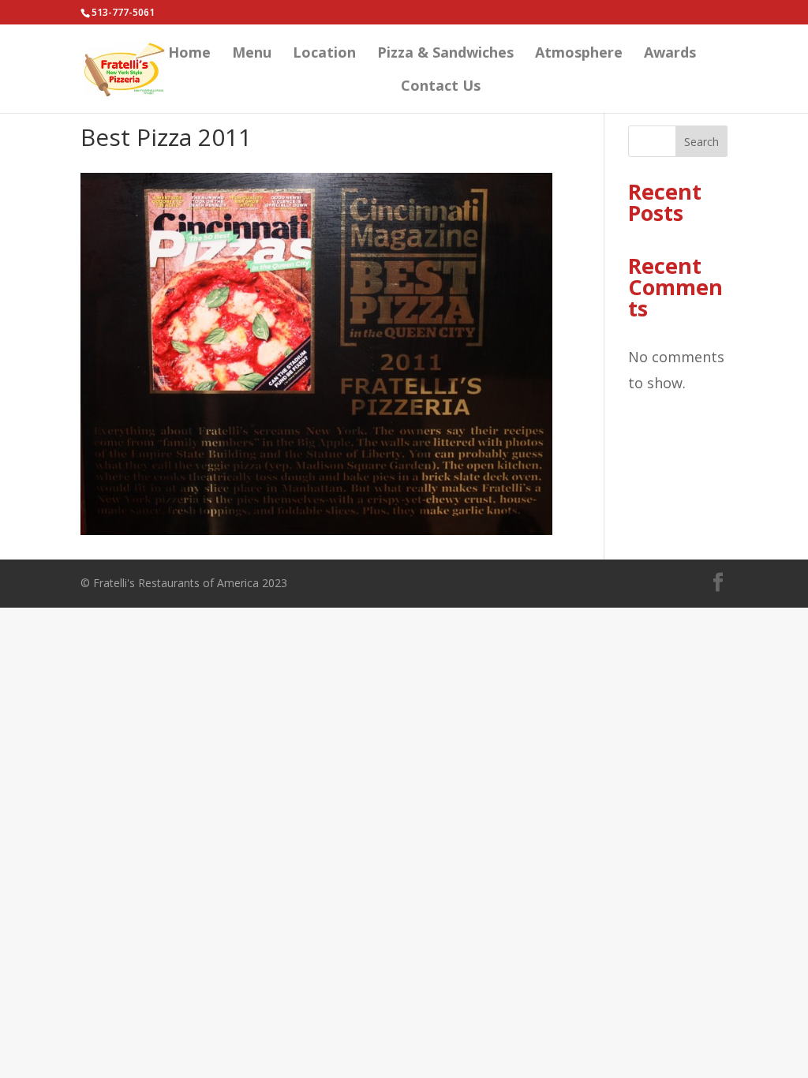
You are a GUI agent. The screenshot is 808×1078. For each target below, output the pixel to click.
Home (189, 54)
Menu (251, 54)
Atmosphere (579, 54)
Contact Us (441, 87)
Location (324, 54)
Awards (670, 54)
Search (701, 141)
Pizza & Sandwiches (445, 54)
